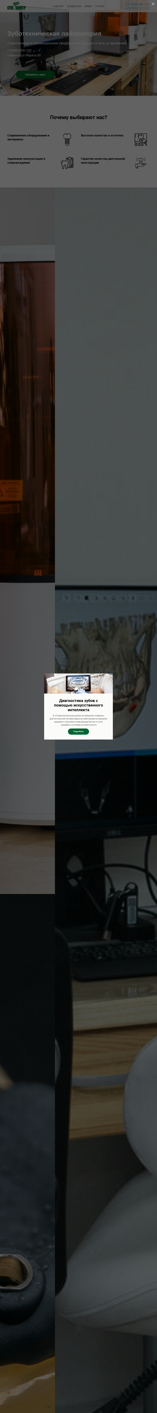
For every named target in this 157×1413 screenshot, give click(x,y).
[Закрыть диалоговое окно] (153, 4)
